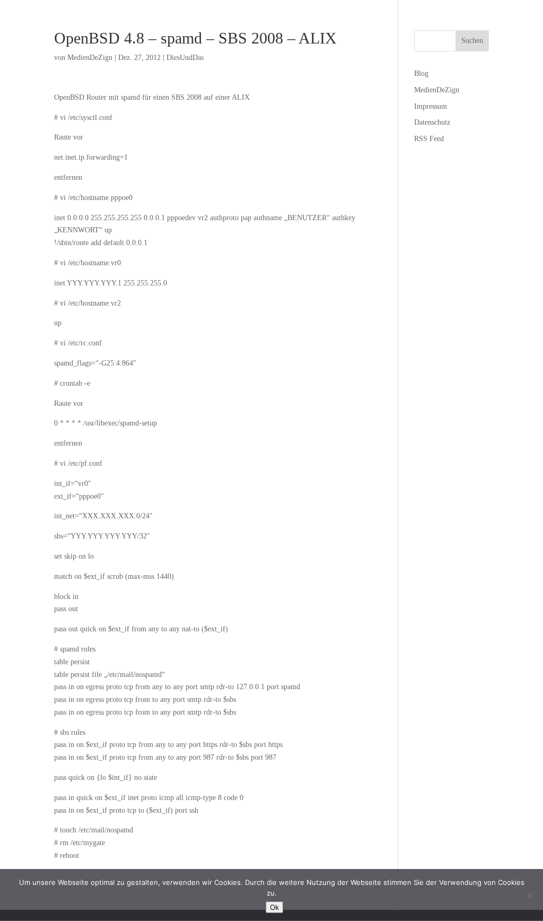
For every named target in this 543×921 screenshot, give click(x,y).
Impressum (430, 106)
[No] (529, 895)
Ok (274, 907)
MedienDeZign (89, 58)
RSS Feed (429, 139)
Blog (421, 73)
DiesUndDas (185, 58)
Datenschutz (432, 122)
